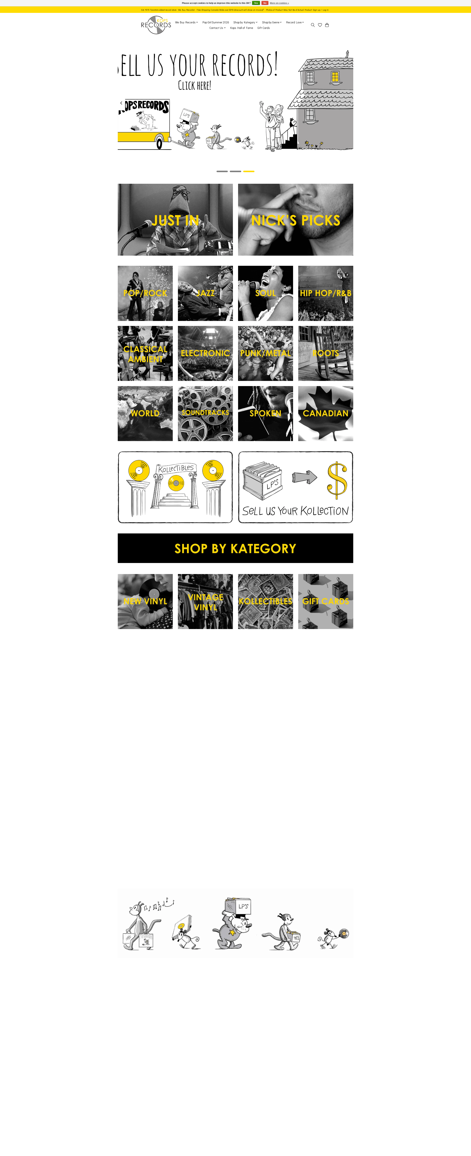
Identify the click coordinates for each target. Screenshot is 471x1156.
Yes (256, 3)
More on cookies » (279, 3)
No (264, 3)
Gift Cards (263, 28)
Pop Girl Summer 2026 (216, 22)
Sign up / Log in (321, 9)
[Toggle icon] (313, 25)
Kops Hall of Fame (241, 28)
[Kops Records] (156, 25)
